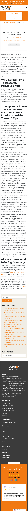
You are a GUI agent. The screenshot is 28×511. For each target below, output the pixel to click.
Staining (4, 413)
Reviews (4, 444)
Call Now (14, 14)
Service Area (6, 429)
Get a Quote (17, 469)
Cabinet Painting (7, 408)
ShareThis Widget (14, 44)
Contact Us (6, 458)
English (18, 509)
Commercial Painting (9, 422)
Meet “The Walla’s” (8, 439)
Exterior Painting (7, 405)
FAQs (3, 431)
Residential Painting (19, 40)
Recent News (11, 22)
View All (4, 415)
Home (4, 22)
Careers (4, 449)
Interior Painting (7, 40)
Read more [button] (6, 498)
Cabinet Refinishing (8, 410)
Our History (5, 436)
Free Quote (15, 18)
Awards (4, 441)
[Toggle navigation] (26, 8)
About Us (5, 434)
